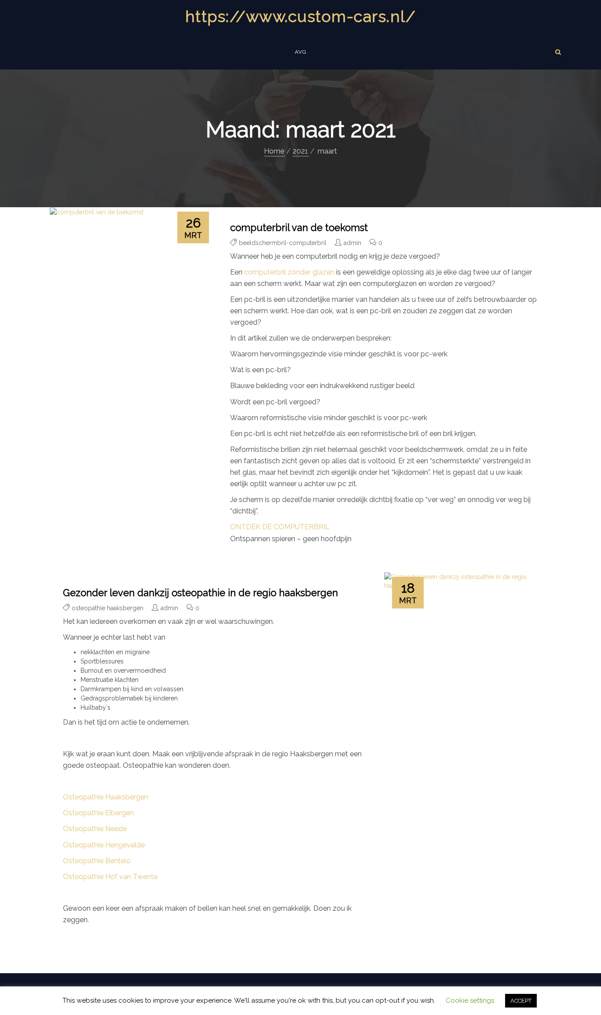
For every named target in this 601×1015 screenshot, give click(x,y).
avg (301, 52)
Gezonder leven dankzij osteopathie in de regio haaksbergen (200, 592)
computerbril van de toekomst (299, 227)
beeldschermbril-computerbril (282, 242)
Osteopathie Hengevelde (104, 845)
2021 (300, 151)
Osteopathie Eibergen (98, 813)
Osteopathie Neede (95, 828)
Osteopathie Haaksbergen (105, 797)
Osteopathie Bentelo (97, 861)
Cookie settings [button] (470, 1000)
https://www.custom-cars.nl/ (300, 16)
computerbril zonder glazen (289, 272)
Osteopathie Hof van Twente (110, 876)
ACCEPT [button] (520, 1000)
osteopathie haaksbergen (107, 608)
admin (352, 242)
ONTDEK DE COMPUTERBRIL (280, 527)
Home (274, 151)
